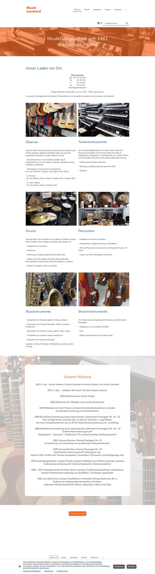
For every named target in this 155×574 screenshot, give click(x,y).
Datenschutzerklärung (32, 571)
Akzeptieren (119, 567)
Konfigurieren (62, 571)
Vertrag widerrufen (77, 513)
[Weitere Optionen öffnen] (126, 9)
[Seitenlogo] (34, 9)
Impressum (48, 571)
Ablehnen (131, 567)
